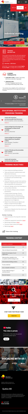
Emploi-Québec (10, 103)
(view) (6, 218)
